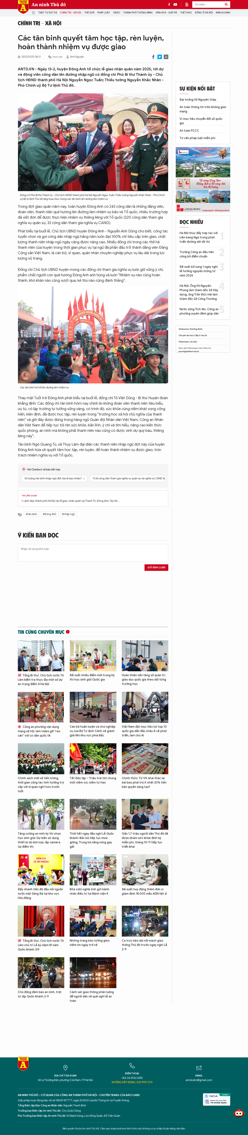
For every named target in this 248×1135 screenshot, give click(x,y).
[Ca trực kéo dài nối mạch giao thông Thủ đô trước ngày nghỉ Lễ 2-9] (145, 921)
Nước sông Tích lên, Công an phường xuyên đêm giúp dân (199, 311)
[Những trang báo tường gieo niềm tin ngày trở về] (93, 921)
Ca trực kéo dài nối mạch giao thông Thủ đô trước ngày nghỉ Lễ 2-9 (144, 945)
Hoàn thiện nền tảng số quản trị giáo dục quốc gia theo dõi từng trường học (144, 679)
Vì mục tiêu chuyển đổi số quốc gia (201, 121)
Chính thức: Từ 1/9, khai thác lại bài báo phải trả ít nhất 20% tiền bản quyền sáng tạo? (144, 782)
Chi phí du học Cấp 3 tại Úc (193, 335)
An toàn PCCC (189, 131)
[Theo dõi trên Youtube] (175, 4)
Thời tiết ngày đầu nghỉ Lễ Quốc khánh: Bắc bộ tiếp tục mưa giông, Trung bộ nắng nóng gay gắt (92, 840)
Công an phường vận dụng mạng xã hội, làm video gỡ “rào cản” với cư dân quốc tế (39, 731)
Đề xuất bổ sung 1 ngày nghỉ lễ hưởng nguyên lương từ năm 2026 (199, 271)
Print (166, 57)
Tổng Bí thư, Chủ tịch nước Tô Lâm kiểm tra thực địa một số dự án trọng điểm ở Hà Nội (41, 680)
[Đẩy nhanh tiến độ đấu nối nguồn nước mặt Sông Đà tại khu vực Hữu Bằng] (41, 869)
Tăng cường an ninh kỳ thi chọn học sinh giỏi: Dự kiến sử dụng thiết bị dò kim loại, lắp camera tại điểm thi (39, 840)
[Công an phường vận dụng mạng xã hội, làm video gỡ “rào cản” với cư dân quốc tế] (41, 707)
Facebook (153, 57)
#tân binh (31, 514)
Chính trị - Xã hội (70, 12)
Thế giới (89, 12)
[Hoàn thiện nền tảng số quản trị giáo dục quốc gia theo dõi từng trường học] (145, 655)
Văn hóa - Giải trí (166, 12)
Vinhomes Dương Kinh (190, 329)
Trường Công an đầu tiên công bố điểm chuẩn (197, 254)
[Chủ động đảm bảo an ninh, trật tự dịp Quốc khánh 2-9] (41, 972)
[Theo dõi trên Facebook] (170, 4)
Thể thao (186, 12)
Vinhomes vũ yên (188, 341)
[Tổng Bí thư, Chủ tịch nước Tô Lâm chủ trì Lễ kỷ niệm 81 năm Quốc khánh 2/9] (41, 921)
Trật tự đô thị (47, 12)
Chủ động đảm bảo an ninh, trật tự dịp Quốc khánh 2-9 (39, 994)
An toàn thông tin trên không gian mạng (203, 109)
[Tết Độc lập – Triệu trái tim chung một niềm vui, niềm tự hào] (93, 758)
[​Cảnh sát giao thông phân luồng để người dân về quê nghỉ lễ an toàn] (93, 972)
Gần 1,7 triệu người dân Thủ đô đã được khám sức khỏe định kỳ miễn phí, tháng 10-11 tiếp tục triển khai (145, 840)
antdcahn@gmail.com (199, 1080)
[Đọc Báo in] (188, 4)
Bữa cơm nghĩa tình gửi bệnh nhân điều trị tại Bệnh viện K (89, 892)
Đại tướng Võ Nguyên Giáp (198, 100)
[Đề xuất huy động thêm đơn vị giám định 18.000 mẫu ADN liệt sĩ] (145, 869)
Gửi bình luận (156, 567)
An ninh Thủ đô (49, 4)
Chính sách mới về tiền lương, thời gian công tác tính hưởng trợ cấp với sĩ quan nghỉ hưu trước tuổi (41, 784)
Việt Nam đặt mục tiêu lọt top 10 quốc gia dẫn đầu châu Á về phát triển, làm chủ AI (144, 731)
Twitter (159, 57)
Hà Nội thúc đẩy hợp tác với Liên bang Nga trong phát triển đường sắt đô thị (199, 237)
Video (116, 12)
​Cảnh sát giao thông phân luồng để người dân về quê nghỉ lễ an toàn (92, 996)
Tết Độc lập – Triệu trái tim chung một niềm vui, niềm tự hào (93, 780)
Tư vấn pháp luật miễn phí (197, 138)
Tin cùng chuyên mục (41, 631)
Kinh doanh (223, 12)
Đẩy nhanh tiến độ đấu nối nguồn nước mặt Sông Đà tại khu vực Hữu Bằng (40, 894)
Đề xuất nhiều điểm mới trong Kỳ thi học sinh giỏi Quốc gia (92, 677)
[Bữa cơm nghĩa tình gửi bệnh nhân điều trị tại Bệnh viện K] (93, 869)
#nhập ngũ (68, 514)
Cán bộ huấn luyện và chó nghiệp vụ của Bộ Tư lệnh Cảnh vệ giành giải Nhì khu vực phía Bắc (92, 731)
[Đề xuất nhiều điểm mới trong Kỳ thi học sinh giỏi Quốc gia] (93, 655)
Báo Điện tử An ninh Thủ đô (23, 7)
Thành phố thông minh (138, 12)
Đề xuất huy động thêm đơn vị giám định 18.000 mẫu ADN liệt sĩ (144, 892)
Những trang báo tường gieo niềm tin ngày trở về (89, 943)
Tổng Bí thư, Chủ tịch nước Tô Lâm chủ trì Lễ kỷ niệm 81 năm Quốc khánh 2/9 (41, 945)
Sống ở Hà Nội (204, 12)
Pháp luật (103, 12)
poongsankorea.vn (189, 351)
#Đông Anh (49, 514)
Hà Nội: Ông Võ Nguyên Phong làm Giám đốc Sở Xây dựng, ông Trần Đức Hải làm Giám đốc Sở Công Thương (199, 292)
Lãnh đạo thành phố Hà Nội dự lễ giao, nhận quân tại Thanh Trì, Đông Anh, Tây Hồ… (71, 501)
